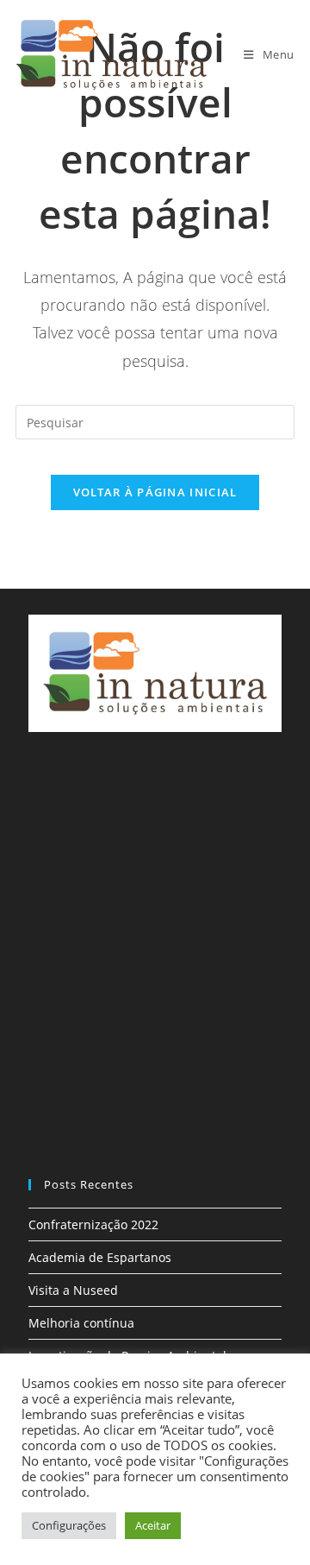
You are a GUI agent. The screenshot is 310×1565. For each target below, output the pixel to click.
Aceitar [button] (152, 1525)
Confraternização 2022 (93, 1224)
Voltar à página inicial (155, 492)
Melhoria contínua (81, 1323)
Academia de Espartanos (99, 1257)
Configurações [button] (69, 1525)
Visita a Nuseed (73, 1290)
